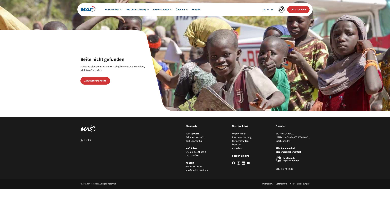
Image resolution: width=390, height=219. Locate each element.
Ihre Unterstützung (242, 137)
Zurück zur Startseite (95, 80)
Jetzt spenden (283, 141)
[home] (88, 9)
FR (268, 9)
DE (264, 9)
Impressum (267, 183)
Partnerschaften (240, 141)
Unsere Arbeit (239, 133)
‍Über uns (236, 144)
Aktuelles (237, 148)
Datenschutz (281, 183)
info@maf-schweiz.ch (197, 170)
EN (272, 9)
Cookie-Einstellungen (300, 183)
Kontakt (196, 9)
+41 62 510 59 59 (194, 166)
